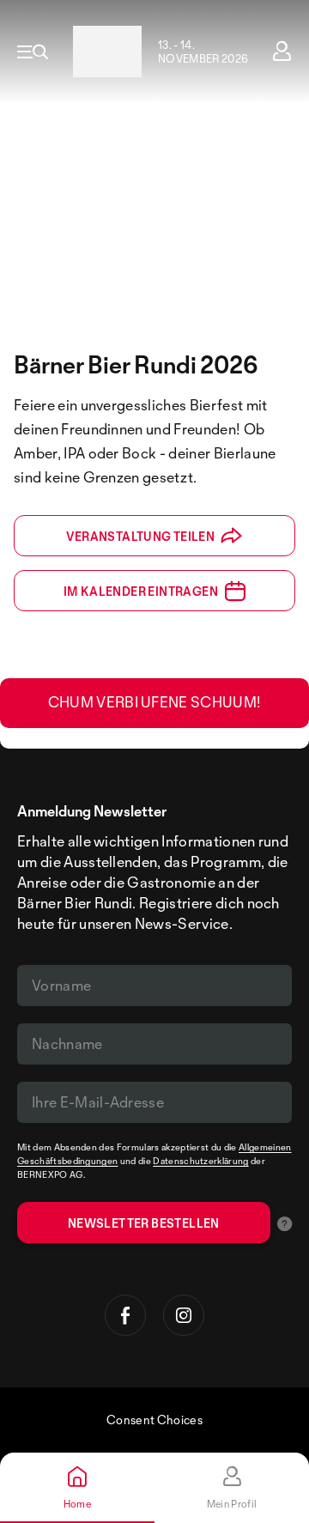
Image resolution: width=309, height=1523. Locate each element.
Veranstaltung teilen (140, 536)
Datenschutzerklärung (200, 1161)
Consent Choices (154, 1419)
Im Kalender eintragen (141, 591)
